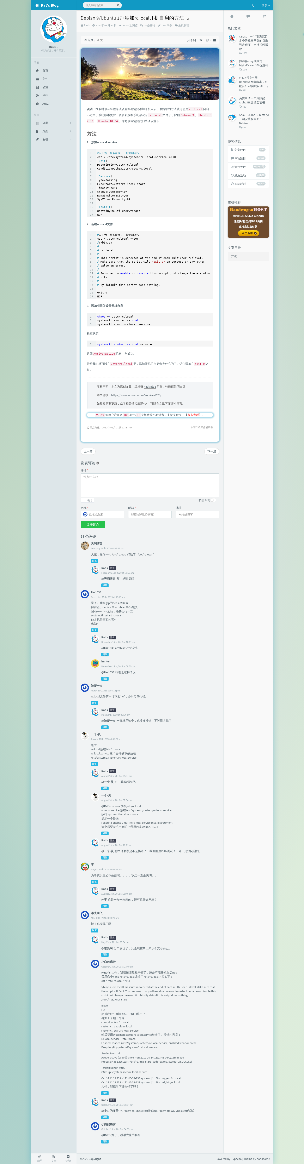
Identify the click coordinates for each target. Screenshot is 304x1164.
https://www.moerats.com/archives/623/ (136, 395)
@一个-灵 (107, 782)
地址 (179, 508)
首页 (90, 40)
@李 (104, 899)
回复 (94, 561)
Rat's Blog (150, 386)
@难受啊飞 (108, 948)
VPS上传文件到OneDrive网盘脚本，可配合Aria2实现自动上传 (253, 82)
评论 (84, 470)
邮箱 (132, 508)
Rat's (87, 25)
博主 (112, 568)
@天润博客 (108, 579)
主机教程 (183, 25)
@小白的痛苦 (109, 1111)
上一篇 (88, 451)
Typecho (236, 1159)
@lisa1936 (107, 648)
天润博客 (97, 543)
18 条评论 (149, 25)
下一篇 (211, 451)
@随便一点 (108, 721)
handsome (263, 1159)
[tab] (232, 16)
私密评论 (204, 500)
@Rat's (105, 806)
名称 (84, 508)
